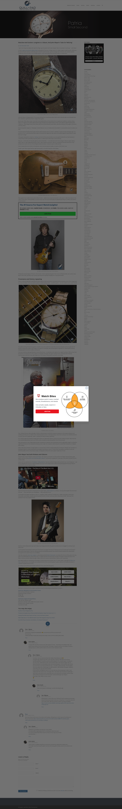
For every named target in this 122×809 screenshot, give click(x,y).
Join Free (47, 411)
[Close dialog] (86, 388)
